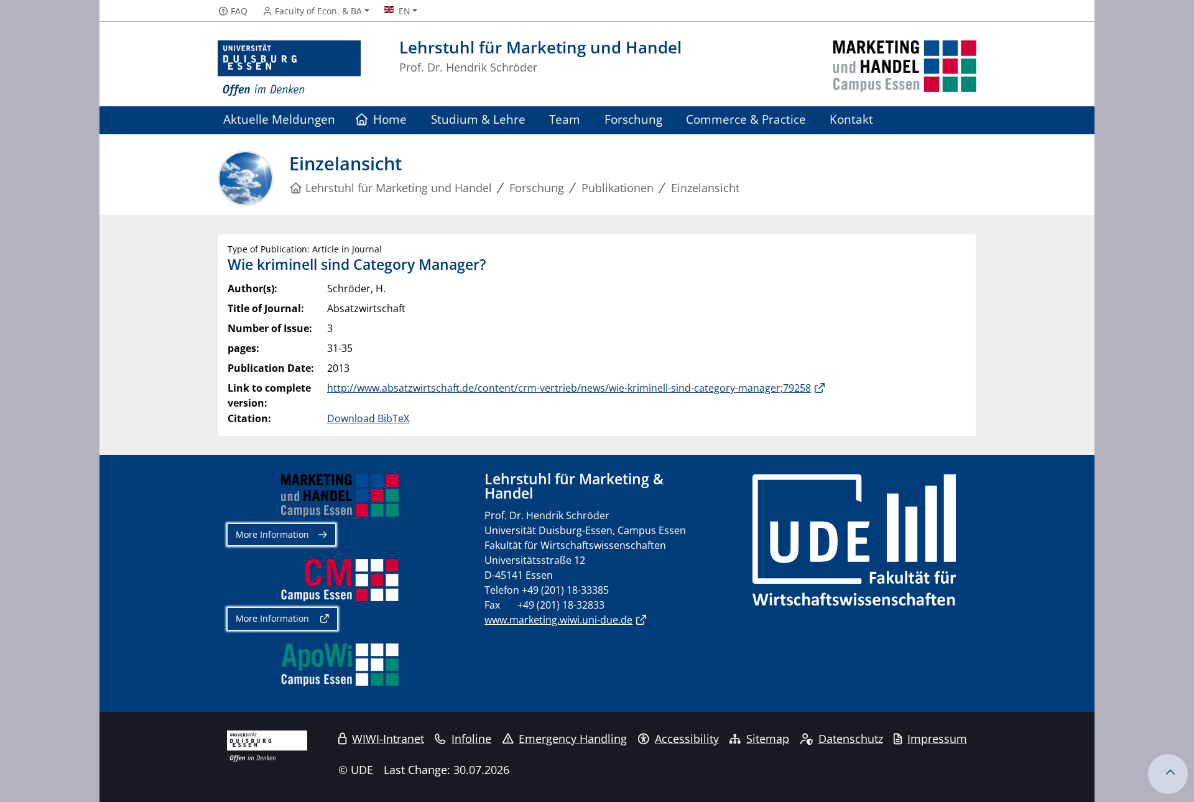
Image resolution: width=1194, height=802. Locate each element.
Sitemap (767, 738)
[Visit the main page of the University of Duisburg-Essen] (289, 68)
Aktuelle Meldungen (279, 119)
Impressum (937, 738)
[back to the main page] (904, 68)
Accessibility (687, 738)
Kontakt (851, 119)
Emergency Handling (573, 738)
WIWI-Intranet (388, 738)
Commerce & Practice (746, 119)
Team (564, 119)
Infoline (471, 738)
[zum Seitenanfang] (1168, 774)
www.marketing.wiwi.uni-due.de (558, 620)
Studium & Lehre (478, 119)
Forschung (633, 119)
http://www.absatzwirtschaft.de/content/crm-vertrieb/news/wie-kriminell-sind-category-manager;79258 (569, 388)
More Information (272, 534)
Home (390, 119)
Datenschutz (850, 738)
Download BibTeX (368, 418)
